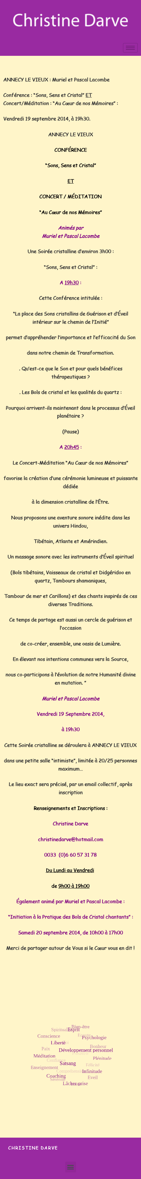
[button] (70, 1167)
